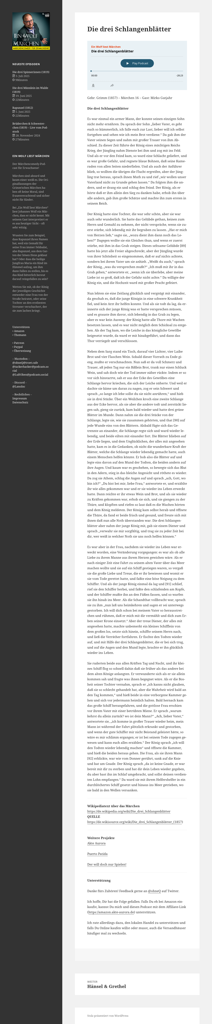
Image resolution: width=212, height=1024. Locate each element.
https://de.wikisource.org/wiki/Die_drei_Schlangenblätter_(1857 (134, 822)
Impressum (19, 398)
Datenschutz (20, 402)
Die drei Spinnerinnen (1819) (30, 72)
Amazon (19, 331)
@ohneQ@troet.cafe (25, 363)
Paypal (18, 347)
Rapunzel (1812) (22, 108)
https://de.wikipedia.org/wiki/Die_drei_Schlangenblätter (128, 811)
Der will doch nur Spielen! (106, 864)
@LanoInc (18, 386)
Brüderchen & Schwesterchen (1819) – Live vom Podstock (30, 127)
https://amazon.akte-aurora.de (111, 912)
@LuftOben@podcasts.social (30, 374)
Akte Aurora (96, 843)
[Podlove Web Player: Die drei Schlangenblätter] (137, 65)
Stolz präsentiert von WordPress (107, 1016)
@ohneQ (154, 891)
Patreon (19, 343)
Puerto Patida (97, 854)
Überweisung (22, 351)
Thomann (20, 335)
